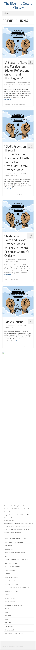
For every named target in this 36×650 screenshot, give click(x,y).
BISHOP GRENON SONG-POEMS (15, 552)
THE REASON (9, 626)
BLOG (7, 556)
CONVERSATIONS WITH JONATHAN (16, 559)
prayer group (22, 104)
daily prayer (7, 104)
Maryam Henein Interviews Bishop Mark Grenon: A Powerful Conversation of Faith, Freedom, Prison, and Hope (18, 517)
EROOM (7, 574)
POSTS (7, 619)
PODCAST (8, 612)
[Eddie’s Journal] (18, 301)
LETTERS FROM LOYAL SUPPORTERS (17, 588)
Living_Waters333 (11, 82)
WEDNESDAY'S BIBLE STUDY (14, 633)
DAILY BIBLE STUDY (9, 84)
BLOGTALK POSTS (9, 346)
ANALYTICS (8, 545)
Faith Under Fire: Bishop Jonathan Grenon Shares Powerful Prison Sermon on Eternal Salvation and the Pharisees (17, 529)
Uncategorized (9, 630)
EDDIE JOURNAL (14, 104)
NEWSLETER (14, 194)
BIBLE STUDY (26, 82)
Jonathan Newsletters (11, 577)
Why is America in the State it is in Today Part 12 (18, 523)
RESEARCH (8, 623)
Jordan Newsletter (10, 581)
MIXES (7, 595)
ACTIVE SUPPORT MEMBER (14, 542)
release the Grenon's (29, 194)
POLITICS (8, 616)
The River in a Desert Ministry (18, 5)
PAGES (7, 609)
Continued (7, 99)
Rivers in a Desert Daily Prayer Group (15, 506)
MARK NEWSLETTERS (12, 591)
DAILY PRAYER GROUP (20, 84)
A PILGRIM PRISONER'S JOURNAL (16, 538)
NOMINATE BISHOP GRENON (14, 605)
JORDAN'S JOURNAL (11, 584)
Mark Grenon (8, 194)
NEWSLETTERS (14, 86)
